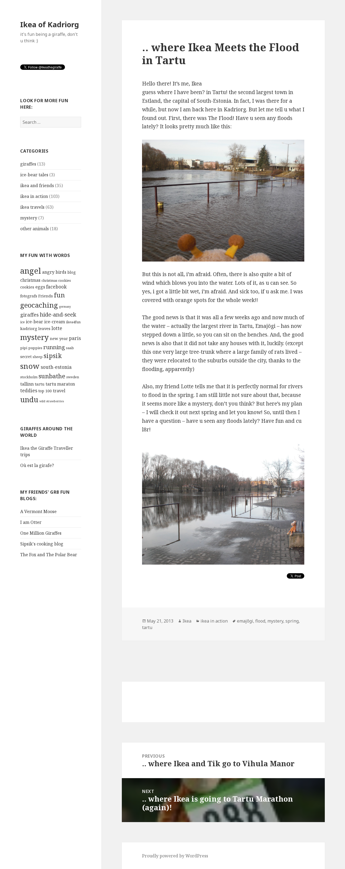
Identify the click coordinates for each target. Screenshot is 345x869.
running (54, 347)
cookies (27, 287)
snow (30, 366)
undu (29, 399)
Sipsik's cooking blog (41, 544)
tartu (39, 384)
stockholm (28, 377)
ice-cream (54, 322)
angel (30, 270)
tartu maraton (60, 384)
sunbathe (52, 376)
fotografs (28, 295)
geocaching (39, 305)
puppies (35, 347)
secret (26, 356)
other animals (34, 229)
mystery (28, 218)
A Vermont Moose (38, 511)
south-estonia (56, 367)
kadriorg (28, 328)
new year (59, 338)
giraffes (28, 164)
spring (292, 621)
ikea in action (34, 196)
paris (75, 338)
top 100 (45, 390)
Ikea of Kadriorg (49, 24)
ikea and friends (37, 185)
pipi (23, 347)
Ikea (186, 621)
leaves (44, 328)
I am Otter (31, 522)
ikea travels (32, 207)
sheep (38, 356)
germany (65, 306)
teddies (28, 390)
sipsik (53, 355)
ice (22, 322)
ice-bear (34, 322)
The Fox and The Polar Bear (48, 555)
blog (71, 272)
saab (70, 347)
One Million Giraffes (40, 533)
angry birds (54, 272)
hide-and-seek (58, 314)
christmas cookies (56, 280)
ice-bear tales (34, 175)
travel (59, 391)
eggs (40, 287)
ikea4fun (73, 322)
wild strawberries (51, 401)
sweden (72, 377)
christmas (30, 280)
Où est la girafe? (37, 465)
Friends (45, 295)
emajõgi (245, 621)
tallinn (27, 384)
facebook (56, 287)
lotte (56, 328)
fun (59, 295)
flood (260, 621)
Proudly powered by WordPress (175, 856)
